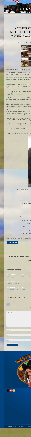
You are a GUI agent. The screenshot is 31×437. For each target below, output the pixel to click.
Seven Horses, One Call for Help (16, 289)
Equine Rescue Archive (15, 274)
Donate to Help (12, 242)
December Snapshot (13, 283)
